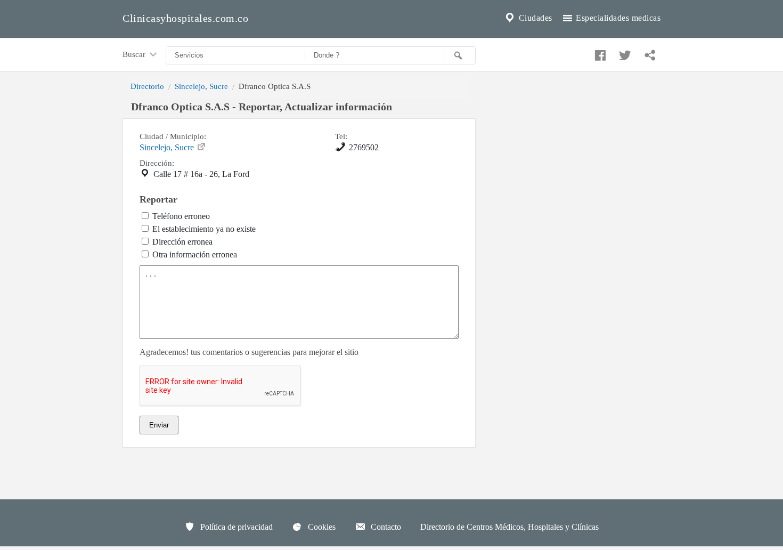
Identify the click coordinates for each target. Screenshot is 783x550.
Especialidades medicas (617, 17)
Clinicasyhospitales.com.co (185, 18)
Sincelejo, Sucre (201, 86)
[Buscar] (459, 55)
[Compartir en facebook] (598, 53)
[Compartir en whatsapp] (648, 53)
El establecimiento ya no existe (204, 228)
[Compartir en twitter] (623, 53)
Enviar (159, 425)
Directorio (147, 86)
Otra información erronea (194, 254)
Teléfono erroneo (181, 216)
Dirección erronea (182, 241)
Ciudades (534, 17)
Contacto (385, 526)
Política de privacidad (235, 526)
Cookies (321, 526)
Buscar (135, 54)
